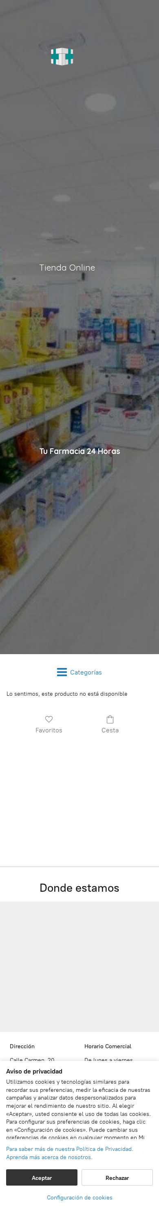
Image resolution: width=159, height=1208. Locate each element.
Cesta (110, 730)
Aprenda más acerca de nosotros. (49, 1157)
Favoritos (48, 730)
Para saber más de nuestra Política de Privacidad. (69, 1149)
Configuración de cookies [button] (80, 1197)
